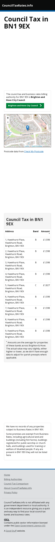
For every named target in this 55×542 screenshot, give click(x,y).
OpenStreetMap (37, 146)
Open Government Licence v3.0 (29, 525)
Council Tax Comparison (16, 483)
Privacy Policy (10, 492)
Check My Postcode (34, 151)
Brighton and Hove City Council (23, 105)
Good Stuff (11, 530)
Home (7, 474)
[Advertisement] (27, 61)
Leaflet (27, 146)
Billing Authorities (13, 479)
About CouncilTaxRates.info (18, 488)
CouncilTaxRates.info (17, 5)
